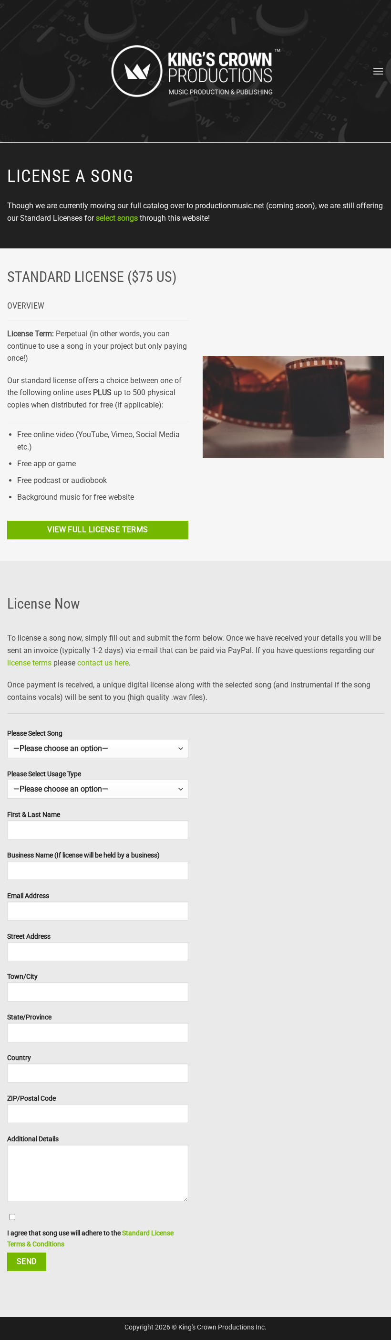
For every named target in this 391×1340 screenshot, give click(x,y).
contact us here (103, 662)
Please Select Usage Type (44, 774)
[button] (378, 71)
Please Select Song (34, 733)
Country (19, 1058)
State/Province (29, 1017)
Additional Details (33, 1139)
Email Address (28, 896)
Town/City (22, 977)
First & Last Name (33, 815)
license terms (29, 662)
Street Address (29, 937)
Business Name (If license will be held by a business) (83, 855)
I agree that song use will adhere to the (90, 1238)
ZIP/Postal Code (31, 1098)
